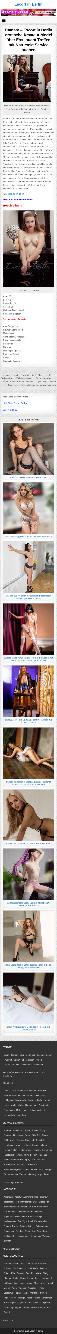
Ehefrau (7, 1095)
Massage (42, 1155)
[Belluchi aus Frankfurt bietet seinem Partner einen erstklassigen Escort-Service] (28, 567)
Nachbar (22, 1288)
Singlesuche (23, 1236)
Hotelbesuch (21, 1216)
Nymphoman (31, 1105)
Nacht (14, 1288)
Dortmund (30, 1055)
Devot (27, 1135)
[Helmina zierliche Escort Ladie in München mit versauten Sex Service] (28, 874)
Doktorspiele (9, 1140)
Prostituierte (9, 1110)
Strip (41, 1169)
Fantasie (27, 1145)
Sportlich (37, 1302)
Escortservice (24, 1207)
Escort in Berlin (28, 4)
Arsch (15, 1263)
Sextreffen (42, 1231)
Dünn (11, 1320)
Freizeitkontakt (10, 1211)
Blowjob (43, 1130)
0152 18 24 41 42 (16, 194)
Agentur (18, 1197)
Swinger (48, 1169)
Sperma (28, 1302)
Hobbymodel (20, 1100)
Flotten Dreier (25, 1150)
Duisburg (40, 1055)
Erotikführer (14, 1249)
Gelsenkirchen (20, 1060)
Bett (29, 1263)
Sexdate (20, 1231)
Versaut (22, 1174)
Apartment (28, 1197)
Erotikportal (44, 1202)
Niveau (41, 1288)
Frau (14, 1095)
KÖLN (5, 1073)
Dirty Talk (36, 1135)
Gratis (16, 1278)
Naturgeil (32, 1288)
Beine (22, 1263)
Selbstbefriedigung (12, 1169)
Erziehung (8, 1145)
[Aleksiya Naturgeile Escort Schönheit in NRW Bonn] (28, 508)
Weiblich (35, 1307)
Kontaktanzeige (35, 1216)
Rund (37, 1298)
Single (20, 1302)
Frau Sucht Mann (40, 1207)
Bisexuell (42, 1263)
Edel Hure (42, 1090)
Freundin (37, 1150)
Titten (6, 1307)
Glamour (7, 1278)
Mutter (21, 1105)
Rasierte (40, 1159)
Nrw (17, 1064)
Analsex (7, 1130)
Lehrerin (47, 1100)
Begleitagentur (41, 1197)
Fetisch (43, 1145)
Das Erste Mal (19, 1268)
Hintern (19, 1155)
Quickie (31, 1159)
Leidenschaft (46, 1278)
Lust (16, 1283)
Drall (30, 1268)
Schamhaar (46, 1298)
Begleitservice (10, 1202)
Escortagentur (10, 1207)
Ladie (39, 1100)
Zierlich (7, 1312)
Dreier (36, 1268)
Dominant (29, 1140)
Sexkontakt (30, 1231)
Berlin (6, 1055)
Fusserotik (47, 1150)
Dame (6, 1090)
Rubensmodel (36, 1110)
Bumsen (7, 1268)
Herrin (22, 1278)
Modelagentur (10, 1221)
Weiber (26, 1307)
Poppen (7, 1226)
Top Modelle (9, 1115)
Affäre (5, 1249)
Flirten (14, 1150)
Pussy (13, 1298)
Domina (20, 1140)
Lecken (33, 1155)
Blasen (35, 1130)
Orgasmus (8, 1293)
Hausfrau (40, 1095)
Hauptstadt (24, 1211)
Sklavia (25, 1169)
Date (35, 1202)
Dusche (43, 1268)
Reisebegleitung (27, 1226)
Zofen (46, 1174)
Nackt (6, 1159)
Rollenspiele (9, 1164)
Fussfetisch (9, 1155)
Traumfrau (21, 1115)
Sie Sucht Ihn (10, 1236)
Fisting (7, 1150)
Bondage (8, 1135)
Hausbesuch (36, 1211)
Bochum (14, 1055)
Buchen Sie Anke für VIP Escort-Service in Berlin (28, 843)
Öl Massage (8, 1182)
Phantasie (34, 1293)
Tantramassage (11, 1174)
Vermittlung (36, 1236)
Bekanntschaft (25, 1202)
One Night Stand (25, 1221)
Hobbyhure (8, 1100)
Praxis (15, 1226)
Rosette (30, 1298)
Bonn (22, 1055)
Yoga (40, 1174)
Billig (34, 1263)
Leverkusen (9, 1064)
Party (25, 1293)
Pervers (43, 1293)
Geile (38, 1273)
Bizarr (28, 1130)
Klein (37, 1278)
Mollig (43, 1283)
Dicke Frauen (17, 1090)
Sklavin (34, 1169)
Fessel (35, 1145)
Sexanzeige (9, 1231)
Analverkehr (18, 1130)
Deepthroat (18, 1135)
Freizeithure (23, 1095)
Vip (11, 1307)
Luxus (22, 1283)
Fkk (33, 1273)
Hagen (31, 1060)
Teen (46, 1110)
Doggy (45, 1135)
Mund (50, 1283)
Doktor (7, 1273)
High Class (9, 1216)
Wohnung (46, 1236)
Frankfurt (8, 1060)
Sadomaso (21, 1164)
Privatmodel (43, 1105)
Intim (26, 1155)
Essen (49, 1055)
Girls (32, 1095)
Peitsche (15, 1159)
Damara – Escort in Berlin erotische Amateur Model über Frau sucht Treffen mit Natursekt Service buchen (28, 40)
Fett (28, 1273)
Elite (13, 1273)
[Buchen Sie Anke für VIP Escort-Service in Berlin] (28, 815)
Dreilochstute (30, 1090)
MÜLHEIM (7, 1076)
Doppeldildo (40, 1140)
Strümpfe (19, 1182)
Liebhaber (8, 1283)
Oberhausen (26, 1064)
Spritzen (46, 1302)
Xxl (48, 1307)
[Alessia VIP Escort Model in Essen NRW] (28, 449)
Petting (23, 1159)
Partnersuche (40, 1221)
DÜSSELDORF (38, 1073)
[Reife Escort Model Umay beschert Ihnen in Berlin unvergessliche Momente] (28, 936)
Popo (6, 1298)
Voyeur (18, 1307)
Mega (36, 1283)
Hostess (32, 1100)
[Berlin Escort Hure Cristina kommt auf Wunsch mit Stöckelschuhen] (28, 691)
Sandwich (32, 1164)
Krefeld (39, 1060)
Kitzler (30, 1278)
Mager (29, 1283)
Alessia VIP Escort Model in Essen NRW (28, 477)
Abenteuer (8, 1197)
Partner (18, 1293)
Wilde (42, 1307)
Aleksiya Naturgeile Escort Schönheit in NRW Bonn (28, 536)
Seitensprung (42, 1226)
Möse (5, 1320)
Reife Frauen (22, 1110)
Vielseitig (32, 1174)
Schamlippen (10, 1302)
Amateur (7, 1263)
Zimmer (7, 1241)
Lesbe (6, 1105)
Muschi (7, 1288)
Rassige (21, 1298)
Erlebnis (20, 1273)
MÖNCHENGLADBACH (20, 1073)
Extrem (17, 1145)
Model (13, 1105)
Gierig (45, 1273)
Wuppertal (38, 1064)
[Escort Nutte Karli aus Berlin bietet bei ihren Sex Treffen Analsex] (28, 998)
